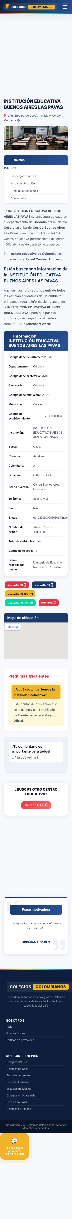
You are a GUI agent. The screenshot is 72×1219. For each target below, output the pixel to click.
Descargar (15, 584)
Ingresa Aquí (36, 805)
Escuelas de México (19, 1088)
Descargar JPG (18, 593)
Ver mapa (10, 120)
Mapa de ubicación (23, 183)
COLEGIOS (31, 7)
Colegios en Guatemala (21, 1095)
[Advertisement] (36, 54)
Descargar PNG (18, 602)
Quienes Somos (15, 1033)
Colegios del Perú (17, 1062)
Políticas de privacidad (20, 1040)
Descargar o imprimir (24, 176)
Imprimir (47, 602)
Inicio (9, 1026)
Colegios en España (19, 1108)
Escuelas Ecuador (18, 1082)
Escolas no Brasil (17, 1102)
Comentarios (18, 198)
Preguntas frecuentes (24, 190)
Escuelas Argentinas (19, 1075)
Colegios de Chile (17, 1068)
